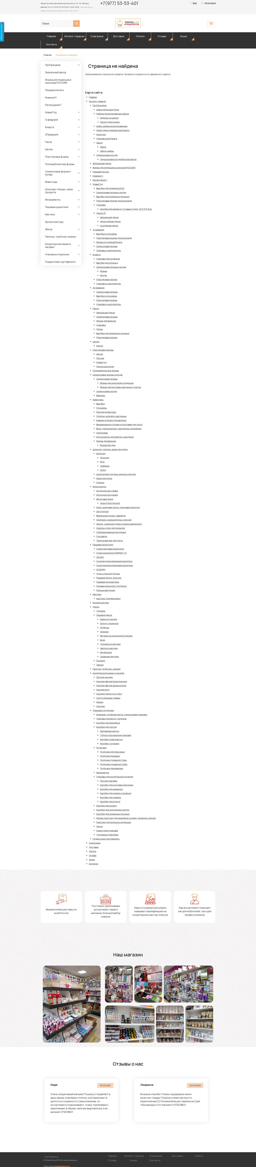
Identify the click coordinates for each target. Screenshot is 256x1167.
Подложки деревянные (111, 768)
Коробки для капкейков (108, 722)
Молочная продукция (107, 495)
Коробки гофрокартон (111, 739)
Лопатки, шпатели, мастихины (111, 416)
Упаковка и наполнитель (108, 250)
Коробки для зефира (110, 797)
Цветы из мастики (109, 648)
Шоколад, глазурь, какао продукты (59, 191)
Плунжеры (101, 408)
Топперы (100, 611)
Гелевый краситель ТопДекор (111, 586)
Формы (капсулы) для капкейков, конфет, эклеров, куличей (126, 818)
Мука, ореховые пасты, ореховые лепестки (118, 507)
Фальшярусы (102, 772)
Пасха (48, 142)
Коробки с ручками (109, 743)
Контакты (51, 44)
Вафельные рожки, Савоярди (111, 515)
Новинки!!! (51, 97)
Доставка (118, 36)
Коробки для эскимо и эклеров (115, 793)
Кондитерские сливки (107, 490)
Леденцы (104, 627)
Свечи (99, 142)
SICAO (103, 470)
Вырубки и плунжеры (106, 233)
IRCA (102, 461)
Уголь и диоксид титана (108, 573)
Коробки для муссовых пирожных (116, 785)
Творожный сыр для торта (109, 540)
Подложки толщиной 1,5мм (113, 760)
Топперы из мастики (110, 644)
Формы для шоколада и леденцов (116, 383)
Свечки (100, 664)
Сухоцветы (101, 536)
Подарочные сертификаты (60, 261)
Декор (48, 229)
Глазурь (100, 482)
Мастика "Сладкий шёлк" (108, 598)
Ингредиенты (52, 199)
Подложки (101, 747)
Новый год (101, 362)
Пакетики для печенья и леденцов (113, 822)
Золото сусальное (109, 623)
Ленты (99, 826)
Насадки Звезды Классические (111, 681)
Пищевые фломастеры (107, 582)
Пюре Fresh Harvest (110, 503)
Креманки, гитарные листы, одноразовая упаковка (121, 714)
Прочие (100, 358)
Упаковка (101, 204)
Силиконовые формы (106, 246)
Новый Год (51, 112)
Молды (103, 275)
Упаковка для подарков (108, 258)
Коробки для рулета (110, 801)
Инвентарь (51, 181)
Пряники (104, 631)
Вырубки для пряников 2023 (110, 188)
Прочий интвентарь (106, 412)
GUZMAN (100, 569)
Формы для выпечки (106, 320)
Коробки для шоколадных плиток (112, 809)
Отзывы (162, 36)
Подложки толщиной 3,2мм (113, 764)
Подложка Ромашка (110, 756)
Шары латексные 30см (107, 109)
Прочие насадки (104, 677)
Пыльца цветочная (105, 590)
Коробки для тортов (106, 727)
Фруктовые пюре (104, 499)
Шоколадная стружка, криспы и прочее (116, 474)
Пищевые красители (56, 207)
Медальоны (106, 652)
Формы (103, 271)
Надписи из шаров (109, 117)
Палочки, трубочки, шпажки (60, 236)
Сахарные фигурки (109, 656)
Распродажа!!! (53, 105)
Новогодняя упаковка (107, 830)
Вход (195, 3)
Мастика (50, 214)
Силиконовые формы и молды (58, 173)
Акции (183, 36)
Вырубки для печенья (107, 262)
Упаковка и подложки (57, 254)
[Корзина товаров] (211, 23)
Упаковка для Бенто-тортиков (111, 718)
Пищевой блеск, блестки (108, 577)
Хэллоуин (101, 134)
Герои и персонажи (110, 122)
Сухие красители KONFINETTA (111, 553)
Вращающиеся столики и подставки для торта (119, 424)
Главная (51, 36)
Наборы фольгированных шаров (112, 113)
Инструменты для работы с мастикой (115, 437)
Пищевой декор (104, 615)
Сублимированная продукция (111, 532)
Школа (49, 149)
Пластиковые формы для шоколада (114, 200)
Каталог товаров (74, 36)
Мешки (99, 702)
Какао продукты (104, 478)
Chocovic (104, 457)
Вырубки (100, 403)
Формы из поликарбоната (109, 242)
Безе (102, 640)
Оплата (140, 36)
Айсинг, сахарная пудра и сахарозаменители (119, 524)
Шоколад (100, 453)
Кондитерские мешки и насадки (58, 245)
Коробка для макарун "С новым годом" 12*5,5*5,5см (126, 209)
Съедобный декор (109, 225)
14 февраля (51, 119)
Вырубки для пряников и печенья (112, 196)
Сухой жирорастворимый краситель (114, 565)
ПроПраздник (53, 65)
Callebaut (104, 466)
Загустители (102, 511)
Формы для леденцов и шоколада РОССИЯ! (58, 81)
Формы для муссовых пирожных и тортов (120, 387)
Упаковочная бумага (106, 138)
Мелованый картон (109, 731)
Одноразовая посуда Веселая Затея (118, 159)
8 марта (49, 127)
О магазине (97, 36)
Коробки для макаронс (111, 789)
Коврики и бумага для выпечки (111, 420)
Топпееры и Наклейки (107, 834)
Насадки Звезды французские (111, 685)
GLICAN (100, 557)
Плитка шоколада (105, 366)
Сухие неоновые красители (110, 548)
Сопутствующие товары (108, 698)
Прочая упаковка (108, 780)
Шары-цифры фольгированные (111, 126)
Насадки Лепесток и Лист (109, 693)
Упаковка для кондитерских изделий (114, 776)
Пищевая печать (54, 90)
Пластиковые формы (57, 156)
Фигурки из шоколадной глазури (116, 635)
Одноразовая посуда (106, 155)
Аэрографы (102, 432)
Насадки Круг (103, 689)
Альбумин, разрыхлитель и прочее (114, 519)
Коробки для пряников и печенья (112, 814)
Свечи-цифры (107, 151)
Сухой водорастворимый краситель (114, 561)
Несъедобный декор (110, 221)
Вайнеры (100, 395)
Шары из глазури (108, 619)
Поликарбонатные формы (59, 164)
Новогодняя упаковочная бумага (112, 130)
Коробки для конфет (106, 805)
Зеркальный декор (55, 72)
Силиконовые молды (106, 391)
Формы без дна (107, 445)
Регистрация (210, 3)
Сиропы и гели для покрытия (110, 528)
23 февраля (51, 134)
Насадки (100, 706)
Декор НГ (101, 213)
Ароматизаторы (54, 221)
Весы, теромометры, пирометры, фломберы (118, 428)
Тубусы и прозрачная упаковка (115, 735)
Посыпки (100, 660)
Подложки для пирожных (112, 751)
